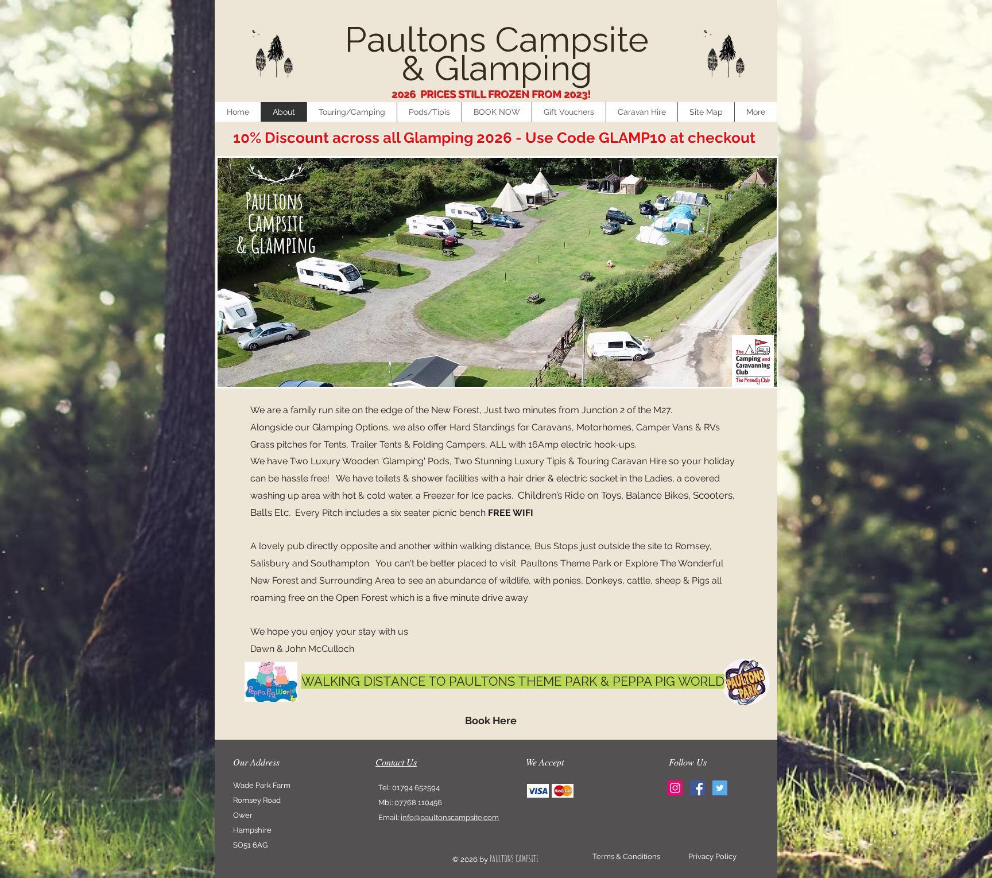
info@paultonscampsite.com (450, 817)
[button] (352, 112)
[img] (538, 791)
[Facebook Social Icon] (697, 787)
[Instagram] (675, 787)
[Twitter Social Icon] (719, 787)
